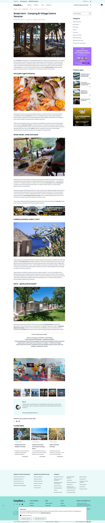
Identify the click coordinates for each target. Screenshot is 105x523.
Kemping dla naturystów (58, 476)
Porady (74, 29)
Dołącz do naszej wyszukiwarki (81, 5)
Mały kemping (82, 486)
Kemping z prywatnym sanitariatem (58, 479)
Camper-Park (69, 480)
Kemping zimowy (83, 479)
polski (86, 1)
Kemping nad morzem (58, 492)
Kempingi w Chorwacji (38, 483)
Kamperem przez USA (78, 40)
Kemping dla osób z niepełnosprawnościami (71, 487)
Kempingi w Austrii (37, 485)
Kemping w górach (83, 476)
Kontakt (62, 503)
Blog (43, 5)
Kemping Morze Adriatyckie (19, 483)
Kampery (36, 5)
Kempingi (29, 5)
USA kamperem (23, 1)
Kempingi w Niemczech (38, 481)
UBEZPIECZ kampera (33, 1)
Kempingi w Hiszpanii (38, 479)
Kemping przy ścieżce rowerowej (84, 482)
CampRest (15, 9)
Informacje (75, 27)
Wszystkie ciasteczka (26, 515)
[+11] (61, 393)
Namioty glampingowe (71, 492)
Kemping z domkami (83, 488)
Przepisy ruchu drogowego (79, 43)
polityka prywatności (45, 512)
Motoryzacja (76, 24)
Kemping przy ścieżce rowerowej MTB (58, 483)
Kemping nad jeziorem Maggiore (20, 485)
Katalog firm (48, 5)
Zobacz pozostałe (37, 487)
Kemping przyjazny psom (71, 482)
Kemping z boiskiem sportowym (70, 477)
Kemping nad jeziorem (71, 490)
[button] (82, 18)
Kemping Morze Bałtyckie (18, 479)
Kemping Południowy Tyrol (19, 481)
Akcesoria (75, 32)
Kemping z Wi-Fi (70, 484)
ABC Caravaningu (77, 37)
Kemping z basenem (58, 485)
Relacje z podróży (77, 35)
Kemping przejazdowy (58, 488)
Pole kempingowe (83, 484)
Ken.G (30, 19)
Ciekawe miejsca (25, 9)
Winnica (55, 490)
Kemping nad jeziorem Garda (19, 476)
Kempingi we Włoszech (38, 476)
